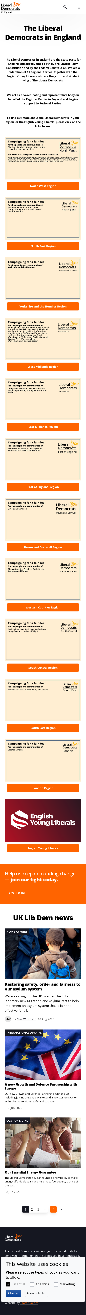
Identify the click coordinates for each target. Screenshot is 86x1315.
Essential (18, 1284)
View (43, 164)
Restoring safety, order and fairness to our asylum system (42, 986)
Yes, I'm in (16, 893)
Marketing (67, 1284)
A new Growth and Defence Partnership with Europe (41, 1086)
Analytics (42, 1284)
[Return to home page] (29, 7)
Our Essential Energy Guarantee (30, 1172)
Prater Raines (29, 1303)
